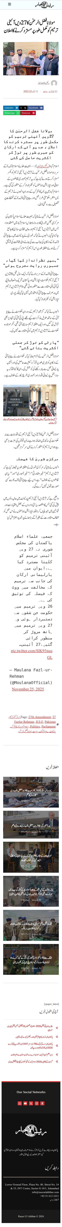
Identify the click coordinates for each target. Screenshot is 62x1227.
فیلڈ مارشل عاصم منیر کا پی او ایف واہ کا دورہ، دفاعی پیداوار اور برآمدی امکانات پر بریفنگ (31, 926)
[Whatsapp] (20, 1103)
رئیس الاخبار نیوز (35, 801)
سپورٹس (26, 946)
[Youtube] (25, 1103)
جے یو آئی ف (44, 731)
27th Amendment (39, 717)
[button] (35, 108)
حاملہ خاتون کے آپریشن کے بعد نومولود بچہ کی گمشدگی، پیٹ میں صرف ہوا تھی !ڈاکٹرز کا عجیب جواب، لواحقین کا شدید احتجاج (31, 892)
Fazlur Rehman (24, 722)
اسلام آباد (37, 813)
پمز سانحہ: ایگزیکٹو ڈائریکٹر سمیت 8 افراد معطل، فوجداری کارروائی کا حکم (31, 793)
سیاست (45, 91)
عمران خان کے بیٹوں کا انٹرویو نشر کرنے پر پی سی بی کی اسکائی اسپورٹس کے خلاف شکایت (31, 858)
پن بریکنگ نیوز (27, 813)
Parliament (48, 727)
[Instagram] (37, 1103)
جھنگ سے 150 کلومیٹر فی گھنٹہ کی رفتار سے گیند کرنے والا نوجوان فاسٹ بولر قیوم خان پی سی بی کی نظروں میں (31, 960)
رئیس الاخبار (42, 166)
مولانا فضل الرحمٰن (25, 731)
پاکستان (17, 779)
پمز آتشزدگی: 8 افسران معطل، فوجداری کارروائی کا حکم (31, 826)
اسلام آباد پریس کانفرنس (19, 727)
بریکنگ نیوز (7, 779)
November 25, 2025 (28, 689)
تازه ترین (51, 91)
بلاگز (6, 878)
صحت (6, 813)
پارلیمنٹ (52, 731)
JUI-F (39, 722)
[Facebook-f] (42, 1103)
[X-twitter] (31, 1103)
